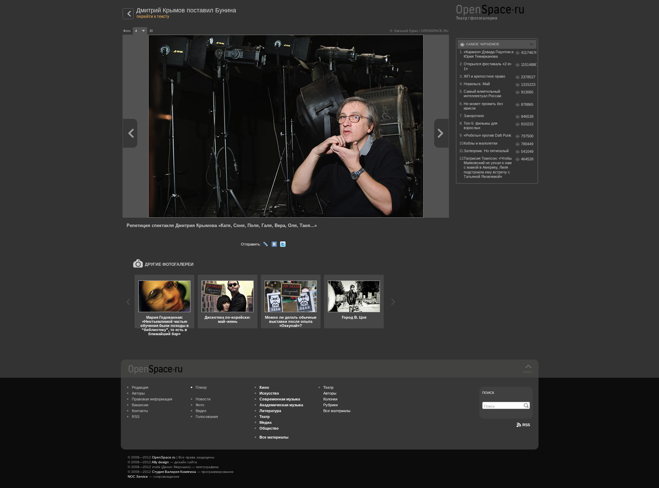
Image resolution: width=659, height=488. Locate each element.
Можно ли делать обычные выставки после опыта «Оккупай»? (290, 321)
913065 (527, 92)
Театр (461, 18)
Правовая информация (152, 399)
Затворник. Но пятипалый (486, 151)
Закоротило (474, 116)
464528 (527, 159)
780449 (527, 144)
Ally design (160, 462)
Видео (201, 411)
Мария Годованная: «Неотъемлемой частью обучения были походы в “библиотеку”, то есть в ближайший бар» (164, 325)
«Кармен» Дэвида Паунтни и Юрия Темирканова (488, 54)
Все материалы (336, 411)
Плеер (201, 387)
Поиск (488, 393)
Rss (526, 425)
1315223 (528, 84)
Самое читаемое (482, 44)
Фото (200, 405)
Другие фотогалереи (169, 264)
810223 (527, 124)
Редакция (140, 387)
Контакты (140, 411)
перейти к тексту (153, 16)
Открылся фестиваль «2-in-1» (488, 66)
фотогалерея (483, 18)
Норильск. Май (477, 84)
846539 (527, 116)
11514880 (528, 65)
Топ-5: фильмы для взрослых (480, 125)
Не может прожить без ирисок (483, 106)
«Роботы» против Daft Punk (487, 135)
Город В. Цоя (354, 317)
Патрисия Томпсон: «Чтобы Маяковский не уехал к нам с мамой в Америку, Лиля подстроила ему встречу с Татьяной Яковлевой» (488, 167)
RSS (135, 417)
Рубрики (330, 405)
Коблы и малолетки (480, 143)
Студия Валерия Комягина (174, 472)
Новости (203, 399)
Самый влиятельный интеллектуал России (482, 93)
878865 (527, 104)
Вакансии (140, 405)
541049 (527, 151)
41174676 (528, 52)
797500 (527, 136)
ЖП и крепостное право (484, 76)
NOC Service (138, 476)
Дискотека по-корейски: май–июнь (228, 319)
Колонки (330, 399)
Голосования (207, 417)
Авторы (138, 393)
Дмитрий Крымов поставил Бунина (186, 10)
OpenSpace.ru (163, 457)
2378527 (528, 77)
